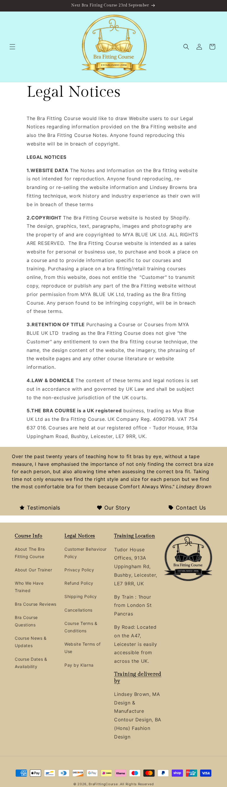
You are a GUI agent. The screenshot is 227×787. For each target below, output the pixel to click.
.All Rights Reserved (136, 784)
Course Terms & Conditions (80, 627)
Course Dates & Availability (31, 663)
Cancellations (78, 610)
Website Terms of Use (82, 647)
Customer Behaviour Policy (85, 553)
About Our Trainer (33, 569)
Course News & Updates (31, 642)
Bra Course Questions (26, 621)
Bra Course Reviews (35, 604)
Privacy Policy (79, 569)
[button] (12, 46)
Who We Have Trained (29, 587)
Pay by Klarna (79, 665)
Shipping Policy (80, 596)
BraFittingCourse (104, 784)
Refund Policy (78, 583)
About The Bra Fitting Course (30, 553)
